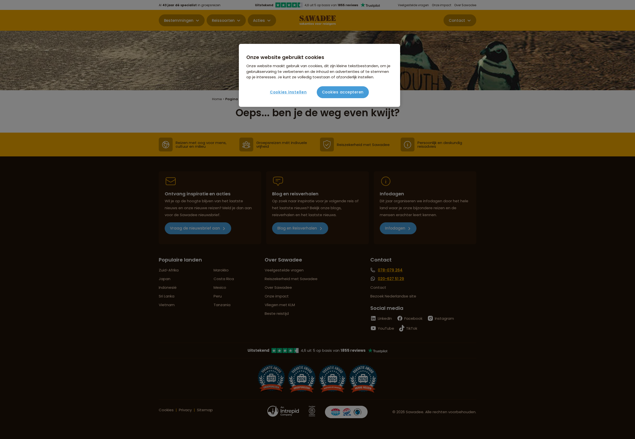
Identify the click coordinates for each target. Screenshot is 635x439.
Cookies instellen (288, 92)
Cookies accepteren (343, 92)
